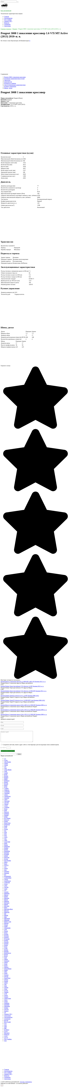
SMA (5, 972)
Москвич (7, 1033)
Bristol (6, 782)
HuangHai (7, 851)
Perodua (6, 936)
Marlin (6, 896)
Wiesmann (7, 1006)
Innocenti (6, 857)
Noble (6, 926)
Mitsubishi (7, 918)
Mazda (6, 904)
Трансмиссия (8, 82)
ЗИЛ (5, 1026)
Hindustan (7, 846)
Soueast (6, 975)
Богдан (6, 1020)
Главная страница (6, 29)
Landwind (7, 882)
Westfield (6, 1004)
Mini (5, 917)
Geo (5, 838)
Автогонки (7, 26)
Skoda (6, 970)
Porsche (6, 942)
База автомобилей (6, 10)
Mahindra (6, 893)
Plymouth (6, 939)
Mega (5, 907)
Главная (6, 16)
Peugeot (15, 29)
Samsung (6, 961)
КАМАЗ (6, 1030)
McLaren (6, 906)
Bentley (6, 777)
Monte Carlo (7, 921)
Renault (6, 951)
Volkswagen (7, 998)
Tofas (5, 989)
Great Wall (7, 842)
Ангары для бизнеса (26, 1082)
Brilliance (6, 780)
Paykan (6, 934)
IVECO (6, 865)
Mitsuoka (6, 920)
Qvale (5, 948)
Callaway (6, 790)
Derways (6, 820)
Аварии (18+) (8, 21)
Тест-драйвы (8, 19)
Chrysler (6, 802)
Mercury (6, 910)
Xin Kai (6, 1009)
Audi (5, 771)
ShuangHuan (7, 968)
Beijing (6, 776)
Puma (5, 946)
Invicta (6, 859)
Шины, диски (8, 88)
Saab (5, 957)
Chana (6, 795)
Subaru (6, 979)
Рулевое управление (10, 86)
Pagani (6, 931)
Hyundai (6, 854)
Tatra (5, 986)
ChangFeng (7, 796)
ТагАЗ (6, 1037)
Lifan (5, 885)
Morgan (6, 923)
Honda (6, 849)
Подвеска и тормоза (10, 83)
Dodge (6, 821)
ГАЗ (5, 1023)
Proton (6, 945)
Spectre (6, 976)
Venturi (6, 997)
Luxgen (6, 892)
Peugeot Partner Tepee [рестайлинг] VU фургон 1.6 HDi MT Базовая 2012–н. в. (23, 691)
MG (5, 914)
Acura (6, 760)
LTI (5, 890)
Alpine (6, 765)
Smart (5, 973)
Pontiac (6, 940)
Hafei (5, 843)
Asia (5, 768)
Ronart (6, 954)
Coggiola (6, 807)
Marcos (6, 895)
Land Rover (7, 881)
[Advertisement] (35, 58)
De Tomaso (7, 818)
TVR (5, 993)
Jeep (5, 870)
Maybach (6, 903)
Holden (6, 848)
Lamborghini (7, 878)
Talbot (6, 983)
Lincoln (6, 887)
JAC (5, 867)
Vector (6, 995)
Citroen (6, 804)
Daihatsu (6, 813)
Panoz (6, 932)
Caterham (6, 793)
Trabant (6, 992)
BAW (5, 774)
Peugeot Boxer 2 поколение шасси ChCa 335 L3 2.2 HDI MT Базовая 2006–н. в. (24, 714)
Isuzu (5, 863)
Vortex (6, 1001)
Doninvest (7, 824)
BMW (6, 779)
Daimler (6, 815)
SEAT (6, 965)
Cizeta (6, 805)
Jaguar (6, 868)
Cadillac (6, 788)
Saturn (6, 962)
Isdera (5, 862)
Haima (6, 845)
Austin (6, 773)
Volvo (5, 1000)
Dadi (5, 810)
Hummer (6, 852)
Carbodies (7, 791)
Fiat (5, 831)
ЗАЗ (5, 1025)
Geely (5, 837)
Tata (5, 984)
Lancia (6, 879)
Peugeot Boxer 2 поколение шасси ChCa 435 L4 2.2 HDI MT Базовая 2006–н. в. (24, 709)
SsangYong (7, 978)
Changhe (6, 798)
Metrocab (6, 912)
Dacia (5, 809)
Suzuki (6, 981)
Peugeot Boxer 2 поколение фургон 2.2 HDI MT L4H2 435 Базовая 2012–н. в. (23, 681)
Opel (5, 929)
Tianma (6, 987)
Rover (6, 956)
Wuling (6, 1008)
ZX (5, 1012)
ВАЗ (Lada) (7, 1022)
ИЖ (5, 1028)
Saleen (6, 959)
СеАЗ (5, 1036)
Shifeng (6, 967)
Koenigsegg (7, 876)
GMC (5, 840)
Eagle (5, 826)
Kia (5, 874)
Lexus (6, 884)
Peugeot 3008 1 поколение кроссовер (15, 77)
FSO (5, 834)
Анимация (7, 24)
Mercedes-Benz (8, 909)
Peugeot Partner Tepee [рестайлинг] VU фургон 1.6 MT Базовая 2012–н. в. (22, 686)
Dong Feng (7, 823)
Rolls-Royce (7, 953)
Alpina (6, 763)
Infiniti (6, 856)
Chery (6, 799)
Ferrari (6, 829)
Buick (5, 785)
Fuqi (5, 835)
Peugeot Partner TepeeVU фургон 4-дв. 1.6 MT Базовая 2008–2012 (20, 695)
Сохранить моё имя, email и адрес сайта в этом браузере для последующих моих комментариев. (31, 744)
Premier (6, 943)
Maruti (6, 899)
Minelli (6, 915)
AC (5, 758)
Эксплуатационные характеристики (15, 85)
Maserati (6, 901)
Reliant (6, 950)
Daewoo (6, 812)
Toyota (6, 990)
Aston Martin (7, 769)
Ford (5, 832)
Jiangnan (6, 873)
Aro (5, 766)
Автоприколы (8, 18)
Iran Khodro (7, 860)
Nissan (6, 925)
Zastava (6, 1011)
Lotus (5, 889)
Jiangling (6, 871)
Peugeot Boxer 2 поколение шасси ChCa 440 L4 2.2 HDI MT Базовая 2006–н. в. (24, 705)
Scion (5, 964)
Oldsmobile (7, 928)
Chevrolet (7, 801)
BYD (5, 787)
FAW (5, 827)
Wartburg (6, 1003)
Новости (6, 23)
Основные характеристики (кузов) (14, 78)
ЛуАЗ (6, 1031)
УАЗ (5, 1040)
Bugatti (6, 784)
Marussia (6, 898)
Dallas (6, 816)
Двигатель (7, 80)
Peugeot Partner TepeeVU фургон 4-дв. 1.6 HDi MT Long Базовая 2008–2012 (23, 700)
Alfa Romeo (7, 762)
